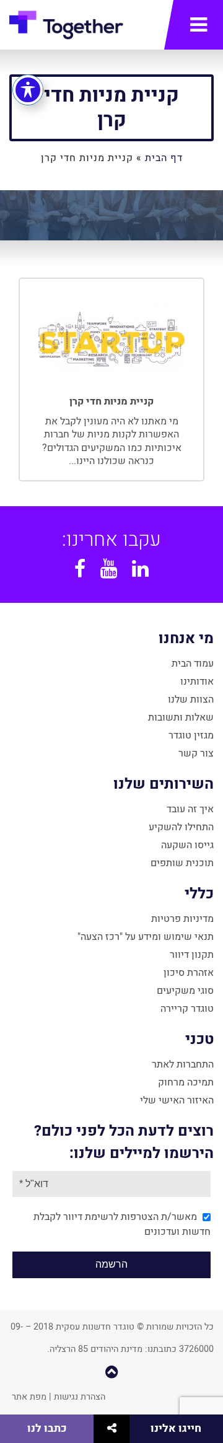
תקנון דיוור (192, 954)
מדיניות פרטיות (182, 918)
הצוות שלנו (191, 699)
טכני (199, 1039)
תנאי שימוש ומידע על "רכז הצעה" (145, 936)
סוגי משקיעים (185, 990)
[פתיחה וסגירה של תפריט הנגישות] (28, 90)
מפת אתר (29, 1396)
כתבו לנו (47, 1428)
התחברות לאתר (183, 1064)
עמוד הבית (193, 663)
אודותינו (197, 681)
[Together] (66, 27)
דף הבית (164, 158)
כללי (199, 894)
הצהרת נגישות (79, 1396)
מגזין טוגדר (191, 735)
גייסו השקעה (187, 845)
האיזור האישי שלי (177, 1100)
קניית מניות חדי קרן (111, 107)
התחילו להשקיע (181, 827)
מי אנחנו (186, 638)
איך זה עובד (190, 809)
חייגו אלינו (176, 1428)
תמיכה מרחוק (186, 1082)
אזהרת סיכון (189, 972)
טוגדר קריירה (187, 1008)
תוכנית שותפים (182, 863)
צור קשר (196, 753)
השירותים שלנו (163, 784)
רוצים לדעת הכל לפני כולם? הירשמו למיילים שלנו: (124, 1142)
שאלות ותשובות (181, 717)
